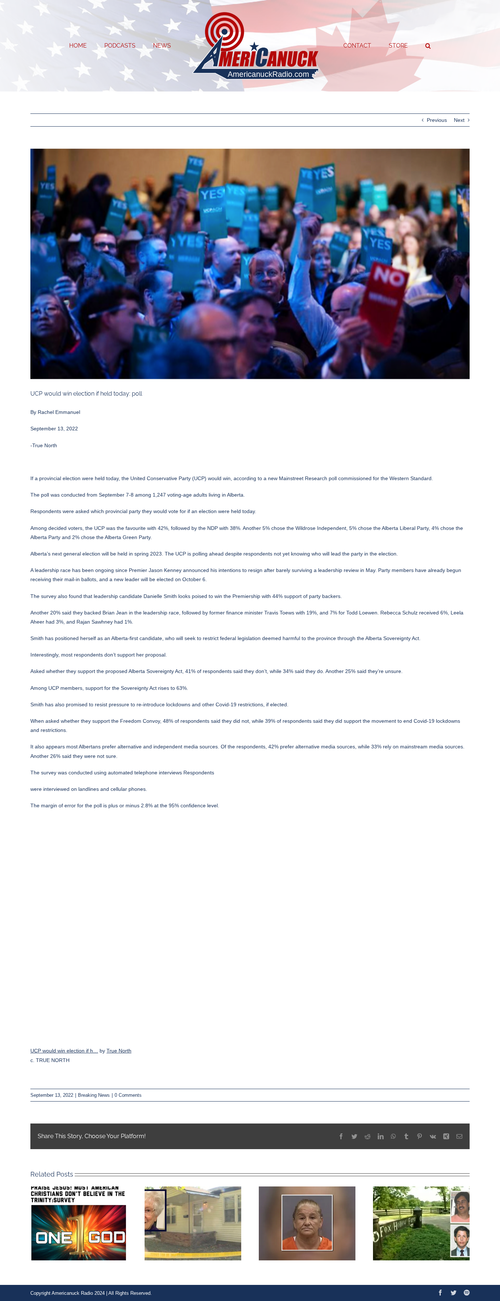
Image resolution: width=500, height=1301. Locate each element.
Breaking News (94, 1095)
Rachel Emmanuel (59, 412)
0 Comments (128, 1095)
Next (459, 120)
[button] (398, 45)
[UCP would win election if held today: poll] (250, 927)
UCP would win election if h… (64, 1051)
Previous (437, 120)
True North (119, 1051)
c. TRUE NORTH (50, 1060)
